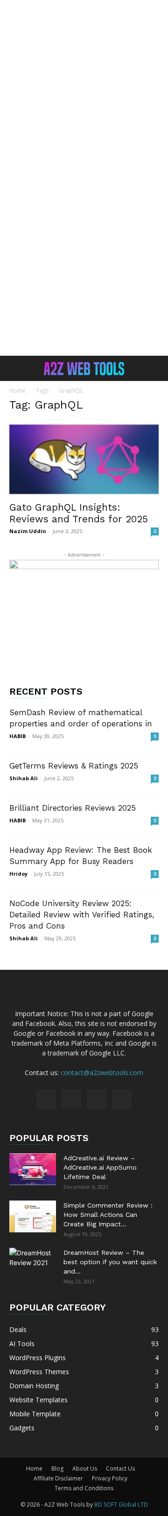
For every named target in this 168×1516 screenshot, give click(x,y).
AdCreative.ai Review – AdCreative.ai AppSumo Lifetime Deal (100, 1167)
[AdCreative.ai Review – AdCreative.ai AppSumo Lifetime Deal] (32, 1169)
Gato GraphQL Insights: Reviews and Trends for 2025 (78, 513)
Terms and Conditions (84, 1488)
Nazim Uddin (27, 531)
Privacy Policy (109, 1478)
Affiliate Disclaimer (58, 1478)
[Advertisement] (84, 89)
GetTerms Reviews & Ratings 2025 (73, 765)
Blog (57, 1468)
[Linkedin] (96, 1099)
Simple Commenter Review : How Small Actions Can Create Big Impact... (108, 1214)
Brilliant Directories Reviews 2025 (72, 808)
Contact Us (120, 1468)
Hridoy (18, 873)
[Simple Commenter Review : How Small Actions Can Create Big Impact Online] (32, 1217)
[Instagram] (71, 1099)
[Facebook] (46, 1099)
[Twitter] (121, 1099)
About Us (84, 1468)
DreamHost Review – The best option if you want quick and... (110, 1262)
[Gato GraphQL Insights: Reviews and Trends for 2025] (84, 458)
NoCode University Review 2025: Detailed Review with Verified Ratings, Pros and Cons (81, 914)
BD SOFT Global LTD (121, 1505)
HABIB (17, 736)
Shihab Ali (23, 778)
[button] (16, 368)
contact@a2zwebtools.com (102, 1072)
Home (17, 391)
